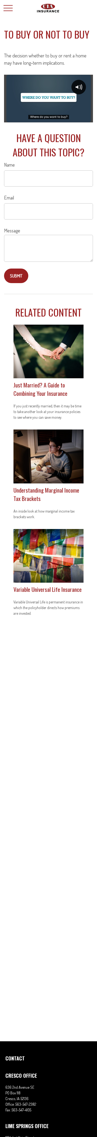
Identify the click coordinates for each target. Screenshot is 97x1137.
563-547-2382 (25, 1104)
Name (9, 165)
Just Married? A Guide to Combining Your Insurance (40, 389)
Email (9, 198)
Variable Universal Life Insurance (47, 589)
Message (12, 230)
